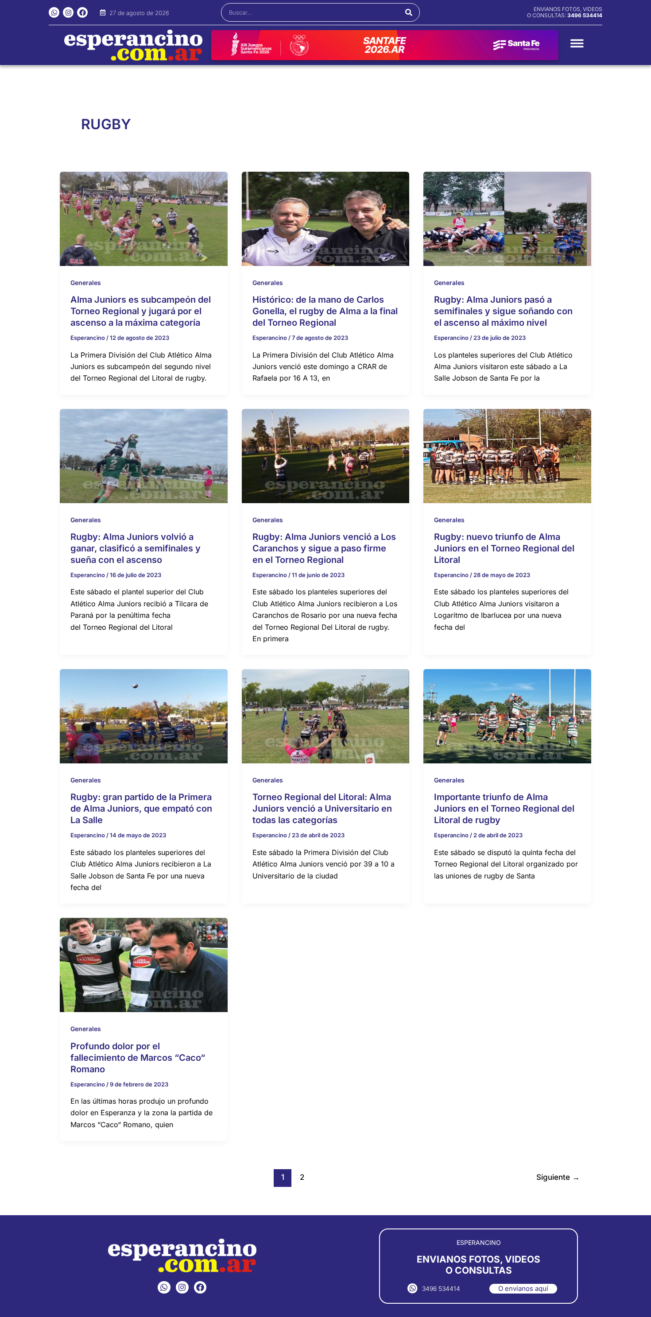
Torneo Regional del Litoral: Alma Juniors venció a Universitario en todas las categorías (322, 808)
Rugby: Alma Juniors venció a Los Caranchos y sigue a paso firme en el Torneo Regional (324, 548)
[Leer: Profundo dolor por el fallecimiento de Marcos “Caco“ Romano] (144, 964)
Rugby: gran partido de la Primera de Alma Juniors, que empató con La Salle (141, 808)
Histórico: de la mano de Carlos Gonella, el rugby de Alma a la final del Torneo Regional (325, 311)
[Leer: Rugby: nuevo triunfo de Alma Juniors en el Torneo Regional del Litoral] (507, 455)
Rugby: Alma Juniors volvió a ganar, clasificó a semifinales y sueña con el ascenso (135, 548)
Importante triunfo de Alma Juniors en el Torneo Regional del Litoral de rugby (504, 808)
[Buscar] (409, 12)
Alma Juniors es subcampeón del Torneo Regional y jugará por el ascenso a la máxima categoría (140, 311)
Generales (85, 282)
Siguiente (558, 1177)
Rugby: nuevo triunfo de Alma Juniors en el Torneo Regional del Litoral (504, 548)
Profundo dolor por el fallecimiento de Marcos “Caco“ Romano (137, 1057)
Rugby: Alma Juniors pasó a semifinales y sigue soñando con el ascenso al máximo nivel (503, 311)
